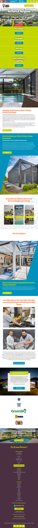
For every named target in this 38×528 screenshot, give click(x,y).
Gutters (19, 478)
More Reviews (19, 388)
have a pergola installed (19, 354)
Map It (19, 457)
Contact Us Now (19, 24)
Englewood (19, 484)
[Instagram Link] (33, 1)
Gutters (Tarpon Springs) (19, 500)
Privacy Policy (20, 523)
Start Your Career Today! (19, 363)
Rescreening (19, 473)
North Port (19, 490)
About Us (7, 152)
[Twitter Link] (30, 1)
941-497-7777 (20, 505)
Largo (19, 488)
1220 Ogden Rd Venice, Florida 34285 (19, 453)
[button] (3, 214)
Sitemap (19, 479)
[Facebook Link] (27, 1)
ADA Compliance (24, 523)
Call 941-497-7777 (7, 130)
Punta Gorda (19, 494)
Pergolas (19, 477)
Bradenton (19, 483)
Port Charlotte (19, 493)
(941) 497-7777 (19, 456)
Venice (19, 499)
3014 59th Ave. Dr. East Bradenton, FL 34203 (19, 459)
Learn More (19, 33)
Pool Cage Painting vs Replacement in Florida (19, 472)
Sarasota (19, 495)
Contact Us (29, 5)
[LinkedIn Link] (36, 1)
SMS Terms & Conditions (30, 523)
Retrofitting (19, 474)
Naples (19, 489)
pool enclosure (16, 125)
